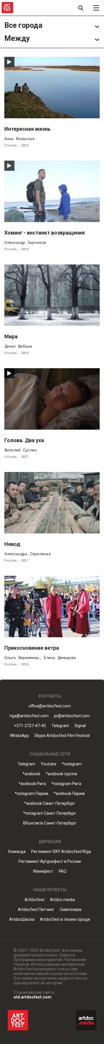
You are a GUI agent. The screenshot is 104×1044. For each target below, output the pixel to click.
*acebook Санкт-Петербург (49, 803)
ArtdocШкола (21, 919)
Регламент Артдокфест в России (49, 861)
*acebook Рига (32, 784)
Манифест (43, 871)
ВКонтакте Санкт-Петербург (50, 823)
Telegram (26, 764)
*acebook (31, 774)
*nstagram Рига (66, 784)
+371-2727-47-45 (30, 726)
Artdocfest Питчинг (36, 909)
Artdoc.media (62, 900)
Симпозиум (70, 909)
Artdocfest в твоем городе (65, 919)
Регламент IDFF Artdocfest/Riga (61, 851)
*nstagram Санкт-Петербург (49, 813)
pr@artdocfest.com (72, 716)
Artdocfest (34, 900)
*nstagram (72, 764)
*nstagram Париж (31, 793)
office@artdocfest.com (50, 706)
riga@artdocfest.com (29, 716)
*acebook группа (61, 774)
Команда (17, 851)
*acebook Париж (69, 793)
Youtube (48, 764)
